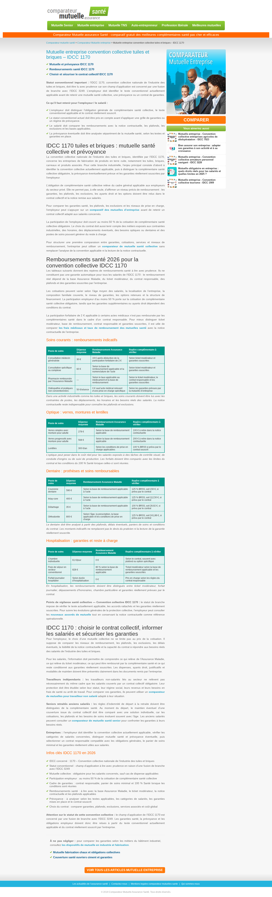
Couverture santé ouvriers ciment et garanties (82, 857)
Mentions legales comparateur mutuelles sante (154, 884)
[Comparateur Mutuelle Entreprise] (196, 82)
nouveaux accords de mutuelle (71, 614)
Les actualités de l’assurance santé (90, 884)
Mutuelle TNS (117, 25)
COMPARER (196, 119)
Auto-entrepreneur (144, 25)
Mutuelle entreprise (90, 25)
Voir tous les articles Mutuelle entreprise (125, 870)
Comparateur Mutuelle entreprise (94, 43)
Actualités (136, 31)
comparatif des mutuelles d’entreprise (115, 209)
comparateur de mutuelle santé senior (96, 720)
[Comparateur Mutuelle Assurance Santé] (78, 13)
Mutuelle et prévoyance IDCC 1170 (71, 64)
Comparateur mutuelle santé (60, 43)
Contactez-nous (119, 884)
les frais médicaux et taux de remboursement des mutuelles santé (102, 327)
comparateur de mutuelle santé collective (130, 246)
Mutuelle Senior (62, 25)
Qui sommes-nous (190, 884)
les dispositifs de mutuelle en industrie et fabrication (95, 844)
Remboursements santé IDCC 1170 (71, 69)
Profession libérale (175, 25)
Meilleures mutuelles (206, 25)
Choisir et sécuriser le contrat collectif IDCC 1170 (81, 74)
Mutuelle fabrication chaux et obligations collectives (86, 852)
